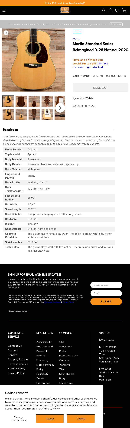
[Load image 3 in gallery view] (21, 101)
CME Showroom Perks (65, 346)
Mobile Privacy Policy (45, 367)
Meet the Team (68, 355)
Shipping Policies (18, 359)
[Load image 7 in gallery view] (47, 101)
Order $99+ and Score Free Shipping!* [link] (65, 3)
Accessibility (44, 342)
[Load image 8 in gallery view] (47, 114)
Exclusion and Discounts (44, 349)
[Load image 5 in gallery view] (34, 101)
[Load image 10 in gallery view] (60, 114)
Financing (42, 360)
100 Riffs (64, 364)
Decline (81, 418)
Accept (50, 418)
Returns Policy (16, 368)
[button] (3, 10)
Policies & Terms (42, 376)
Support (13, 350)
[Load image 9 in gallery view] (60, 101)
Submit (106, 301)
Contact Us (15, 345)
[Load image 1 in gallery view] (8, 101)
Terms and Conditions (52, 302)
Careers (64, 360)
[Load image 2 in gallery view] (8, 114)
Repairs (12, 355)
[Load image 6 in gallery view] (34, 114)
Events (40, 355)
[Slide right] (60, 108)
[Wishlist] (117, 10)
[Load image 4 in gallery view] (21, 114)
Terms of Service (18, 364)
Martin (77, 39)
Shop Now (116, 24)
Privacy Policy (52, 408)
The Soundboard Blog (67, 374)
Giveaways (65, 383)
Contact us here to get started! (90, 65)
